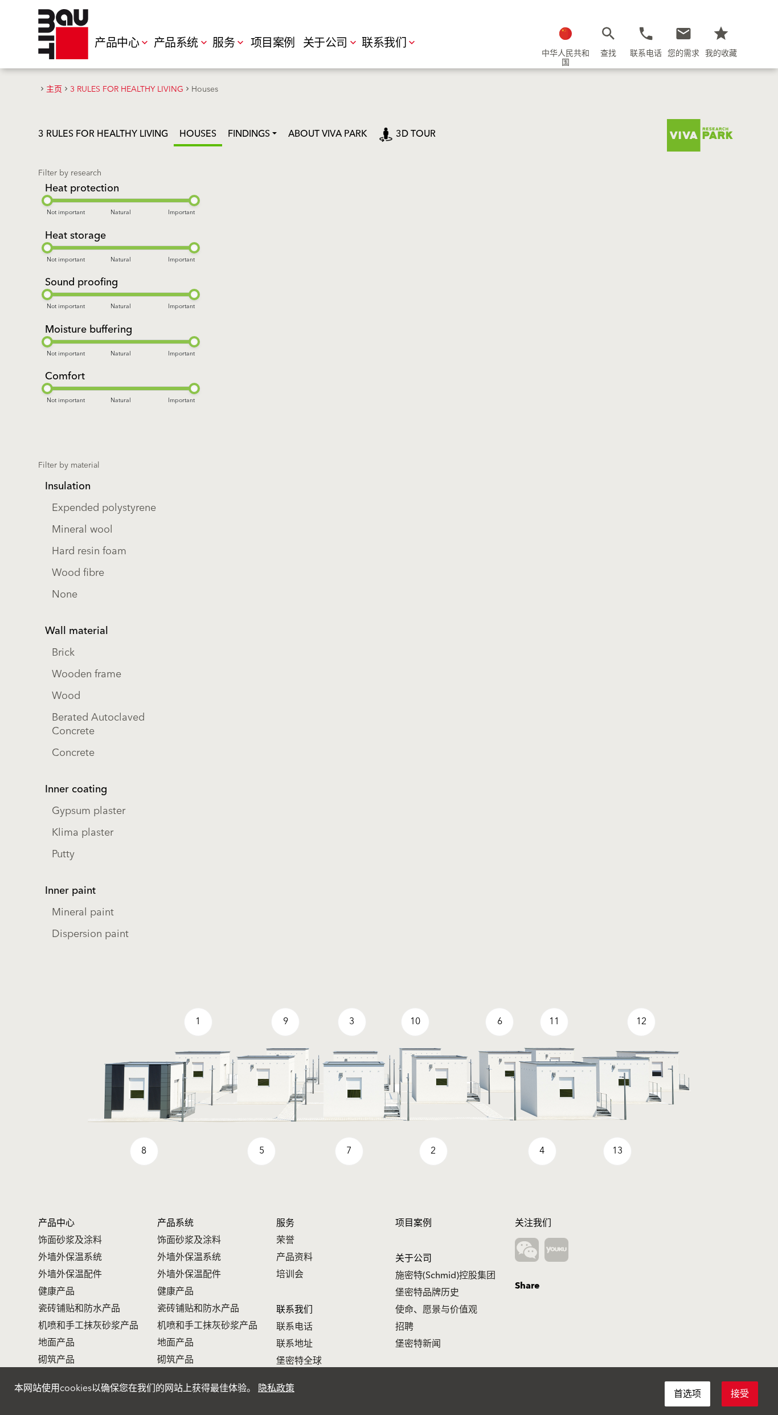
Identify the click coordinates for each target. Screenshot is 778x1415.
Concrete (73, 753)
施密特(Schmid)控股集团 (445, 1275)
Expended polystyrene (104, 508)
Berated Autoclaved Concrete (98, 724)
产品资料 (294, 1257)
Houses (197, 134)
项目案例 (273, 43)
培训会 (290, 1274)
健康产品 (56, 1291)
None (64, 594)
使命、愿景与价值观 (436, 1310)
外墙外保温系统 (70, 1257)
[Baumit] (63, 34)
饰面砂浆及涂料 (70, 1240)
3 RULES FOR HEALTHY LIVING (103, 134)
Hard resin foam (89, 551)
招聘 (404, 1327)
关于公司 (325, 43)
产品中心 (117, 43)
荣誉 (285, 1240)
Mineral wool (82, 529)
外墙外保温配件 (70, 1274)
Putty (63, 854)
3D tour (416, 134)
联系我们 (384, 43)
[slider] (47, 200)
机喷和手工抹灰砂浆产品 (88, 1326)
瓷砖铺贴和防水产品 (79, 1308)
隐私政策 (276, 1388)
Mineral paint (83, 912)
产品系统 (176, 43)
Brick (63, 652)
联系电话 (294, 1327)
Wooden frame (86, 674)
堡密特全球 (299, 1361)
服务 (223, 43)
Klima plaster (82, 832)
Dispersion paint (90, 934)
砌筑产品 (56, 1360)
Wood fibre (78, 573)
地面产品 (56, 1343)
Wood (66, 696)
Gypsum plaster (88, 811)
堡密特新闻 (418, 1344)
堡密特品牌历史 (427, 1293)
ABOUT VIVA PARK (327, 134)
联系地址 (294, 1344)
